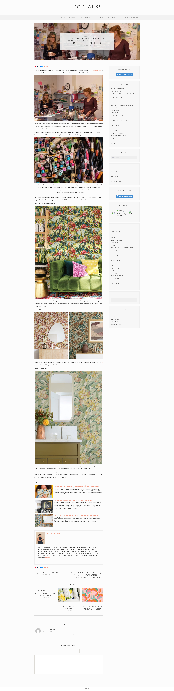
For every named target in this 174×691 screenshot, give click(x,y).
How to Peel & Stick (117, 115)
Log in (113, 174)
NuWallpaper (87, 36)
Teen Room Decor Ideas (118, 135)
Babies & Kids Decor (117, 88)
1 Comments (92, 45)
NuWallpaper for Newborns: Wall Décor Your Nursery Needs (73, 501)
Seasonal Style (116, 128)
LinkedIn (48, 557)
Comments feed (116, 179)
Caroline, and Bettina (96, 70)
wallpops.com (70, 472)
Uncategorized (116, 141)
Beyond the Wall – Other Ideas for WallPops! (122, 94)
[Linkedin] (36, 562)
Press (113, 123)
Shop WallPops (98, 17)
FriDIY (113, 102)
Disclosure (111, 17)
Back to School (116, 91)
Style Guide (115, 130)
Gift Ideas (114, 107)
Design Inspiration (75, 17)
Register (114, 171)
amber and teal (62, 365)
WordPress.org (116, 181)
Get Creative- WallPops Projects (122, 105)
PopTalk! (87, 6)
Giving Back (115, 110)
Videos (87, 17)
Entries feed (115, 176)
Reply (101, 628)
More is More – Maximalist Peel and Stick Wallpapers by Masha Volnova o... (77, 515)
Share (46, 66)
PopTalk (62, 17)
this (45, 301)
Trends (113, 138)
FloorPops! (114, 100)
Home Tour (114, 112)
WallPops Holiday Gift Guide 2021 (53, 572)
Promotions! (115, 125)
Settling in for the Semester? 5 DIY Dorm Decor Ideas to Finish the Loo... (77, 486)
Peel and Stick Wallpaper (119, 120)
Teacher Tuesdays (117, 133)
